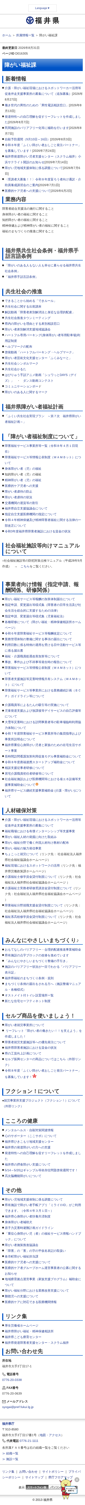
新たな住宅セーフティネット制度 (28, 1001)
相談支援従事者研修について (24, 768)
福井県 (9, 1331)
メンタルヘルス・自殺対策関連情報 (29, 1130)
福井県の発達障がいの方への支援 (28, 1147)
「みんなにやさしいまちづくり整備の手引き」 (37, 961)
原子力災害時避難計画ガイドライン (29, 1228)
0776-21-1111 (29, 1441)
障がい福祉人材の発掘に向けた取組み (31, 837)
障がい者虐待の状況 (18, 497)
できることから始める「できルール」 (31, 300)
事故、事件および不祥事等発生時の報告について (38, 662)
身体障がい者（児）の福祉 (23, 468)
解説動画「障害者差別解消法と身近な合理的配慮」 (40, 312)
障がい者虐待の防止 (18, 491)
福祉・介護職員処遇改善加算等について (32, 656)
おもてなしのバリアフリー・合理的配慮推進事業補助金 (43, 949)
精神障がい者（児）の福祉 (23, 480)
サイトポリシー (53, 1471)
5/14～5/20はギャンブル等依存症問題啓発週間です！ (41, 1170)
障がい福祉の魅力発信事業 (23, 848)
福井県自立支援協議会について (26, 508)
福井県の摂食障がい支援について (28, 1164)
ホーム (6, 35)
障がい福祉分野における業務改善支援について (37, 1290)
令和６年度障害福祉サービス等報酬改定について (38, 633)
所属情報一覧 (25, 35)
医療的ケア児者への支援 (21, 486)
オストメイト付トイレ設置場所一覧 (29, 995)
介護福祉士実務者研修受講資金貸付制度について (38, 888)
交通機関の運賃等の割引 (21, 503)
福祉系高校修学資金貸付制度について (31, 916)
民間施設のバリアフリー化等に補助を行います (37, 128)
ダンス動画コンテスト (38, 380)
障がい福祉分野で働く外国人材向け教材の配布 (37, 842)
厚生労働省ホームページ (21, 1325)
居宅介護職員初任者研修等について (29, 773)
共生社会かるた (15, 369)
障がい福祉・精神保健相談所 (34, 1331)
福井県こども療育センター (23, 1337)
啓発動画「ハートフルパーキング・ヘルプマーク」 (40, 352)
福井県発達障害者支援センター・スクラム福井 (37, 1342)
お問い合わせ (28, 1471)
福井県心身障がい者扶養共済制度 (28, 1216)
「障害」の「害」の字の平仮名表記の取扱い (35, 1250)
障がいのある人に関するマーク (26, 392)
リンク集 (8, 1471)
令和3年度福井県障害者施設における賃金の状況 (38, 531)
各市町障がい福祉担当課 (21, 1256)
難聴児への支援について (21, 1296)
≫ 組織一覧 (10, 1453)
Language (42, 8)
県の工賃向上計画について (23, 1053)
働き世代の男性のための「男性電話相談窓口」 (37, 105)
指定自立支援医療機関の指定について (31, 514)
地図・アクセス (50, 1435)
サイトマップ (34, 1477)
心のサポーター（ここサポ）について (31, 1136)
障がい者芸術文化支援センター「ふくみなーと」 (38, 358)
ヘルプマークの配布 (18, 346)
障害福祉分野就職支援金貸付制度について (34, 905)
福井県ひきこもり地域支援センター (29, 1141)
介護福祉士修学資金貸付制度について (31, 876)
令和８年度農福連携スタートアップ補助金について (40, 762)
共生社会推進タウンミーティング (28, 318)
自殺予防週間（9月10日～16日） (27, 139)
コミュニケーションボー (21, 386)
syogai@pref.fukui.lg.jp (18, 1407)
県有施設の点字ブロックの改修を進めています (37, 955)
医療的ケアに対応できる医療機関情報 (31, 1302)
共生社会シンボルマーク (21, 363)
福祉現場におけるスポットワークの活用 (32, 865)
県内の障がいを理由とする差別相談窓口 (32, 323)
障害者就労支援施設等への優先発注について (35, 1042)
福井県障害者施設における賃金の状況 (31, 1047)
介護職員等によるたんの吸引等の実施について (37, 705)
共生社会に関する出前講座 (23, 306)
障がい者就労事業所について (24, 1025)
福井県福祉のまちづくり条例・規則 (29, 978)
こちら (25, 566)
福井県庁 (8, 1423)
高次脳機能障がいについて (23, 1176)
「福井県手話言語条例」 (21, 277)
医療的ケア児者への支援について (28, 190)
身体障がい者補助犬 (18, 1222)
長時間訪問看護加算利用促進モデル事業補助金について (43, 756)
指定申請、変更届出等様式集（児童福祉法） (35, 616)
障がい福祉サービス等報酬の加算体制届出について (40, 599)
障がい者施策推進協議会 (21, 1245)
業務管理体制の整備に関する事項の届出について (38, 639)
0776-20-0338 (12, 1380)
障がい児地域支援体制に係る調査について (34, 168)
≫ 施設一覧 (10, 1459)
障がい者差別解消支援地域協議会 (28, 329)
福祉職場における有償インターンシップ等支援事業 (40, 831)
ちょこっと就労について (21, 854)
